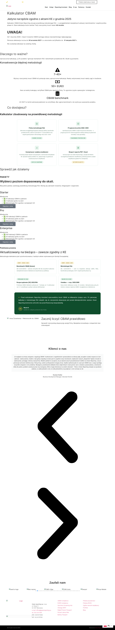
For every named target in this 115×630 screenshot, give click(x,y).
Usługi (51, 7)
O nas (75, 7)
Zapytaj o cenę (8, 206)
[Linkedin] (17, 611)
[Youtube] (106, 2)
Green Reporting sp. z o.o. (101, 627)
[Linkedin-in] (102, 2)
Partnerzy (81, 7)
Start (46, 7)
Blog (70, 7)
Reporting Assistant (61, 7)
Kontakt (88, 7)
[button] (57, 428)
